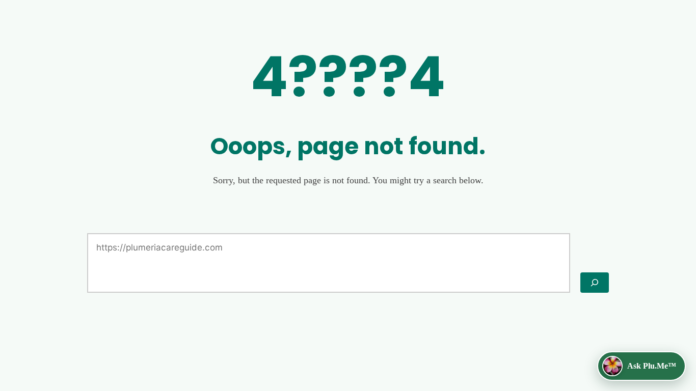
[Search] (594, 282)
